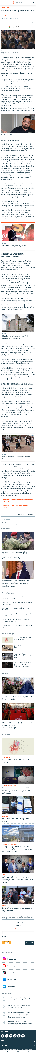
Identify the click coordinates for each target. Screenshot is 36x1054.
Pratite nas (29, 942)
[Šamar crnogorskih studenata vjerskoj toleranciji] (18, 443)
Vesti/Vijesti (8, 593)
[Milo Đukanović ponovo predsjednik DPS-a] (18, 232)
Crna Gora (5, 7)
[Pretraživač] (28, 1052)
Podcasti (6, 674)
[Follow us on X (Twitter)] (6, 1036)
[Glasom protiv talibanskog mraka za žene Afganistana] (18, 685)
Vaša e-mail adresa (9, 929)
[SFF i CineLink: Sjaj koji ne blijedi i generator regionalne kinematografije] (18, 711)
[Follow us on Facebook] (2, 1036)
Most (4, 905)
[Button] (31, 22)
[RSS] (19, 1036)
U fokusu (6, 735)
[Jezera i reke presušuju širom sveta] (7, 648)
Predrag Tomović (6, 15)
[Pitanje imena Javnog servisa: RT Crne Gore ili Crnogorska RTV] (18, 323)
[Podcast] (18, 1052)
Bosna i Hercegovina (9, 785)
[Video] (7, 1052)
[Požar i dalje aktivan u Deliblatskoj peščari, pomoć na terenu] (7, 656)
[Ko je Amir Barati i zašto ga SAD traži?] (18, 805)
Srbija (4, 875)
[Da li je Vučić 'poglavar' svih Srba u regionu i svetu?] (18, 895)
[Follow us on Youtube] (10, 1036)
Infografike (6, 757)
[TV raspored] (23, 1036)
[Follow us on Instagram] (15, 1036)
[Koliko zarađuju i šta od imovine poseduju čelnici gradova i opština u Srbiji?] (18, 864)
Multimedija (8, 634)
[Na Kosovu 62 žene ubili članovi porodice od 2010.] (7, 640)
